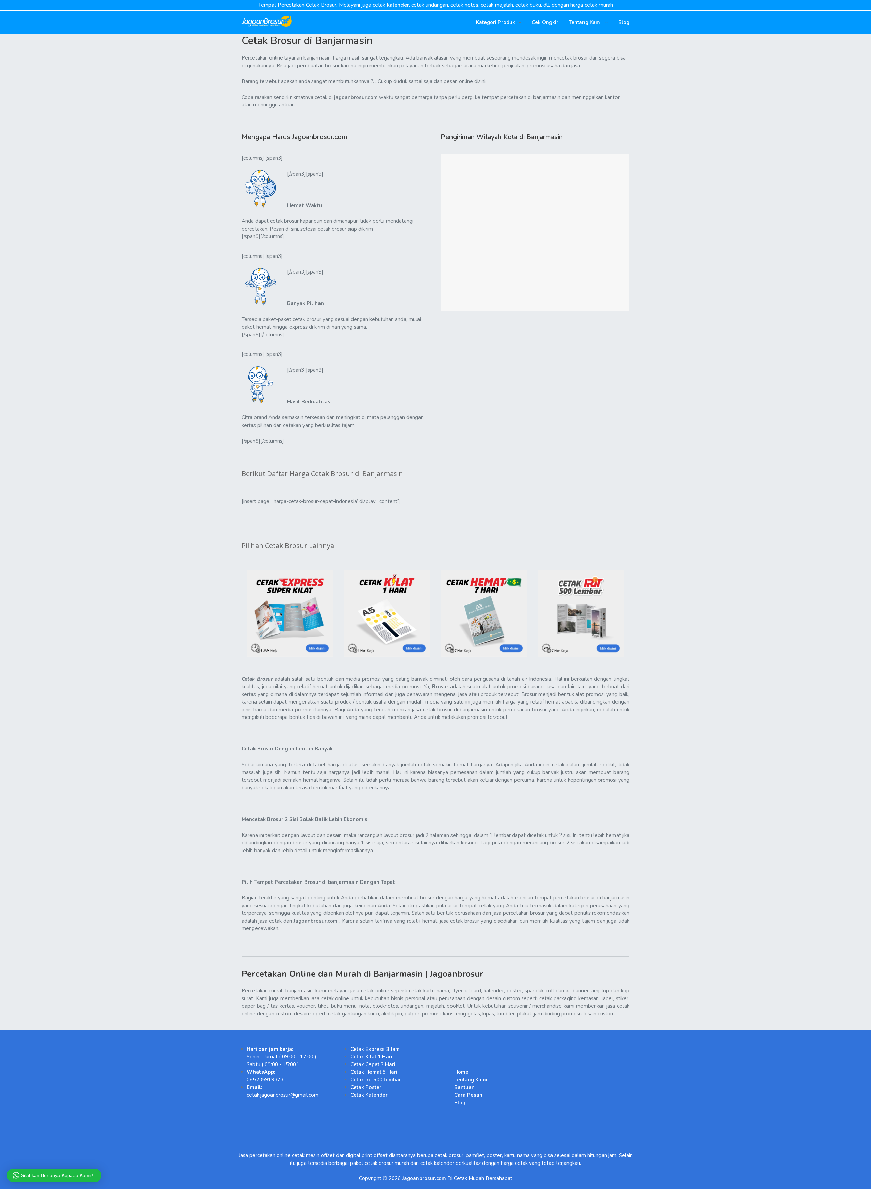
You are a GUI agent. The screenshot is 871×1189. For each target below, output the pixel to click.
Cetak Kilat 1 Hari (371, 1056)
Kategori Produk (495, 22)
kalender (398, 5)
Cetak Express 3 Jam (375, 1049)
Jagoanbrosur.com (316, 921)
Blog (623, 22)
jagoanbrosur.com (356, 97)
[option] (290, 613)
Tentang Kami (585, 22)
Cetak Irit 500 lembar (375, 1079)
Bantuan (464, 1087)
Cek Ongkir (545, 22)
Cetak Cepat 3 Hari (372, 1064)
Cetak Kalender (369, 1095)
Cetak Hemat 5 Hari (373, 1072)
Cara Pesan (468, 1095)
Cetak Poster (365, 1087)
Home (461, 1072)
